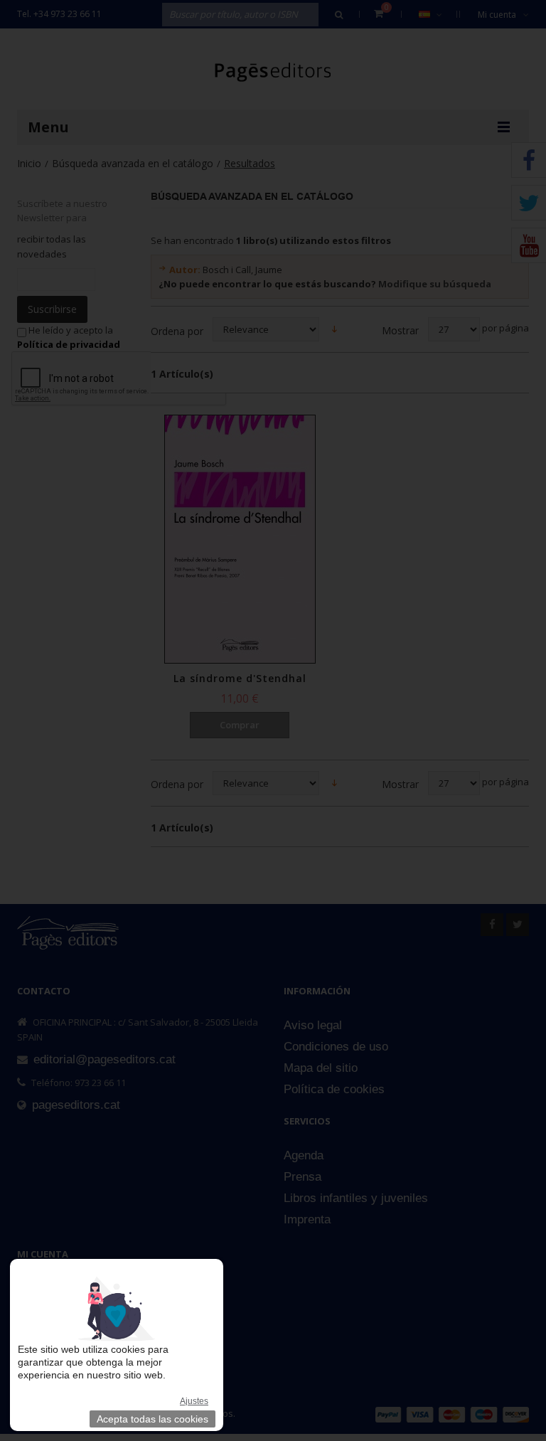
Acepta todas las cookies (152, 1419)
